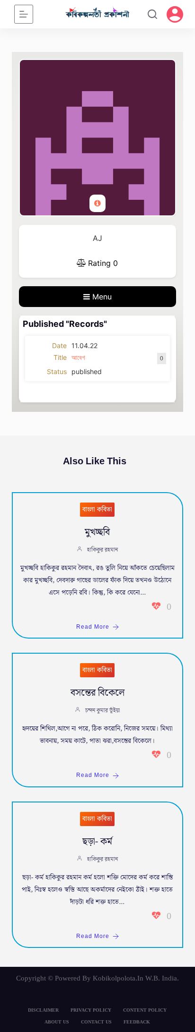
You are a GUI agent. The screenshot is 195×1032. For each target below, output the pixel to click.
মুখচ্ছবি (97, 532)
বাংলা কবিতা (97, 509)
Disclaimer (43, 1010)
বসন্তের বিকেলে (97, 692)
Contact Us (96, 1021)
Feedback (137, 1021)
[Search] (152, 14)
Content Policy (145, 1010)
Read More (92, 627)
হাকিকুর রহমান (102, 550)
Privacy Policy (91, 1010)
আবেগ (78, 357)
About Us (56, 1021)
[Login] (175, 14)
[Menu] (23, 14)
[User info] (97, 203)
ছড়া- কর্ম (97, 841)
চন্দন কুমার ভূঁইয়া (102, 710)
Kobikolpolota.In (118, 978)
